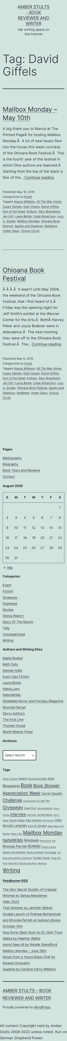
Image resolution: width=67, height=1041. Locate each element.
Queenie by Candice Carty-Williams (29, 969)
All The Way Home (48, 201)
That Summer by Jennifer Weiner (28, 908)
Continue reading (39, 177)
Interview (18, 814)
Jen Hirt (8, 216)
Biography (10, 464)
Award (22, 778)
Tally (6, 628)
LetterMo (20, 825)
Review (8, 610)
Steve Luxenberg (35, 852)
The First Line (13, 719)
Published (10, 603)
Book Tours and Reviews (21, 470)
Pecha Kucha (45, 841)
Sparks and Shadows (28, 226)
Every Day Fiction (16, 677)
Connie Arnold (29, 801)
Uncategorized (14, 634)
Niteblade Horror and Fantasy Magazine (33, 701)
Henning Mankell (44, 808)
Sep (10, 567)
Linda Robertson (44, 216)
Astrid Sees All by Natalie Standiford (30, 944)
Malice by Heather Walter (22, 938)
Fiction (8, 591)
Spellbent (50, 226)
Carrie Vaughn (51, 793)
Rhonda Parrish (14, 707)
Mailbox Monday (28, 221)
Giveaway (10, 597)
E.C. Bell (40, 801)
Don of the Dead (14, 211)
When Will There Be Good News (22, 863)
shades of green (48, 847)
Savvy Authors (14, 713)
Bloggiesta (11, 786)
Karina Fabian (17, 820)
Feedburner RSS (15, 881)
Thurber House (14, 725)
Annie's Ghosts (10, 779)
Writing (8, 640)
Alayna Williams (24, 201)
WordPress (42, 1007)
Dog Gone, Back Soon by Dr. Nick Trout (33, 932)
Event (28, 196)
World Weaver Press (18, 732)
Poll (54, 841)
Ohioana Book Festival (32, 388)
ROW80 (34, 846)
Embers (32, 211)
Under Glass (11, 231)
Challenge (12, 800)
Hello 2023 (11, 902)
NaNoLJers (11, 689)
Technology (50, 852)
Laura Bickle (23, 216)
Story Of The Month (18, 622)
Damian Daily (12, 670)
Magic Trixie (16, 834)
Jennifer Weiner (45, 815)
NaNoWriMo (12, 695)
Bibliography (12, 458)
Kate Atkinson (34, 820)
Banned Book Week (37, 779)
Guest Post (30, 808)
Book (26, 785)
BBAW (51, 778)
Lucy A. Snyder (37, 825)
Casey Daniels (12, 206)
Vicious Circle (30, 231)
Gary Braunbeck (49, 211)
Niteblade (31, 840)
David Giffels (50, 206)
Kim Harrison (48, 820)
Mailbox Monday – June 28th (24, 951)
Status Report (13, 616)
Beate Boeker (13, 658)
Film (48, 801)
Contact (9, 476)
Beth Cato (10, 664)
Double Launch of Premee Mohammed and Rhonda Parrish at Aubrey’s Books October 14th (32, 920)
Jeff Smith (31, 815)
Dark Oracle (31, 206)
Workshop (42, 863)
